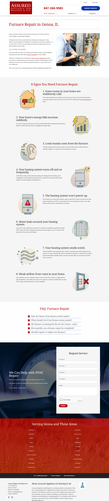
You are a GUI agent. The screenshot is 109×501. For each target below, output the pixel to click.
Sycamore (77, 463)
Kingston (31, 450)
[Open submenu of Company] (98, 14)
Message (61, 385)
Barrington (77, 430)
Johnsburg (77, 446)
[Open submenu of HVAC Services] (57, 14)
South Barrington (77, 459)
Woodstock (78, 467)
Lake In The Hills (31, 455)
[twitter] (12, 497)
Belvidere (31, 434)
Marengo (77, 455)
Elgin (77, 438)
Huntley (31, 446)
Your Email (62, 365)
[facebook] (9, 497)
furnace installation (32, 54)
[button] (54, 316)
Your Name (62, 359)
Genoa (31, 442)
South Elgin (31, 463)
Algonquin (31, 430)
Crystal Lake (77, 434)
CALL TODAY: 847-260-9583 (17, 49)
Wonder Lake (31, 467)
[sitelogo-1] (21, 2)
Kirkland (77, 450)
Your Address (62, 379)
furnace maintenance (40, 58)
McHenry (31, 459)
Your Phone (62, 372)
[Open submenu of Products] (78, 14)
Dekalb (31, 438)
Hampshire (77, 442)
